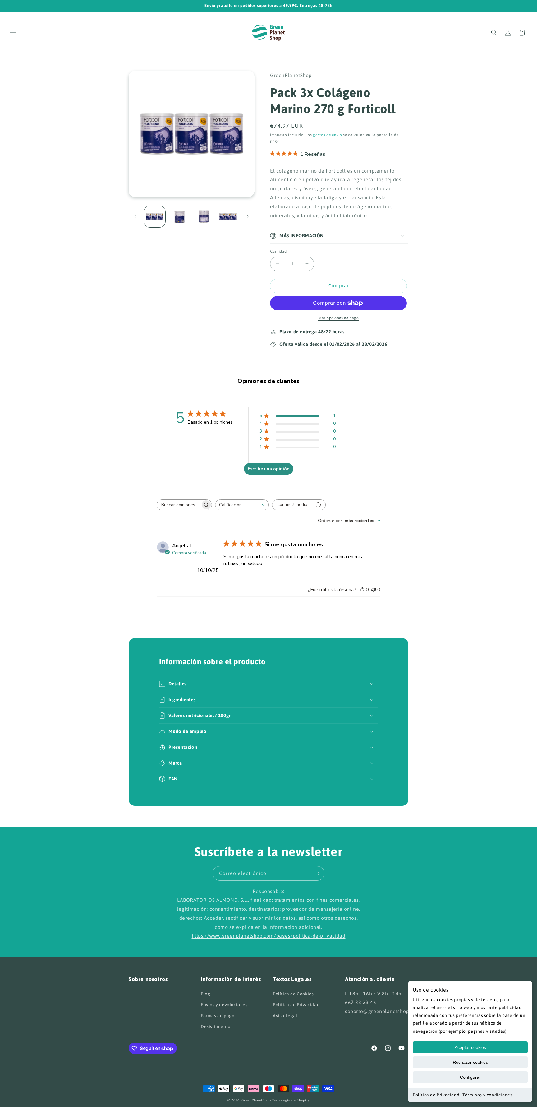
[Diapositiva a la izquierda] (135, 216)
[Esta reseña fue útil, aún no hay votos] (362, 589)
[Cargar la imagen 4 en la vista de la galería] (228, 216)
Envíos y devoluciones (224, 1004)
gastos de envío (327, 135)
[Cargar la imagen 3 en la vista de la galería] (203, 216)
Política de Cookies (293, 993)
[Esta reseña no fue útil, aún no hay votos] (373, 589)
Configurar (470, 1077)
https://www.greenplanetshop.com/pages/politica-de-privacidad (269, 936)
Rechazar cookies (470, 1062)
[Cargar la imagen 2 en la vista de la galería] (179, 216)
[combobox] (242, 504)
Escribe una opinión (269, 469)
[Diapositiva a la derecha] (248, 216)
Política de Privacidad (436, 1094)
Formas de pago (217, 1015)
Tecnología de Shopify (291, 1100)
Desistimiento (216, 1026)
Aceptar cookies (470, 1047)
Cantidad (278, 251)
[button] (13, 32)
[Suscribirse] (317, 873)
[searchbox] (178, 505)
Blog (205, 993)
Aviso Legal (285, 1015)
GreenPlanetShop (256, 1100)
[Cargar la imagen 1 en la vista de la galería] (154, 216)
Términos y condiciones (487, 1094)
